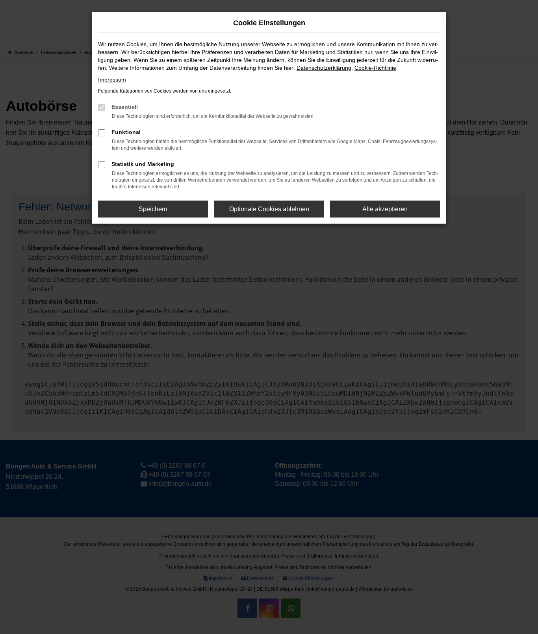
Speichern (153, 209)
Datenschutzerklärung (324, 68)
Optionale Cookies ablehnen (269, 209)
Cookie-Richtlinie (375, 68)
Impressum (112, 79)
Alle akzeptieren (385, 209)
